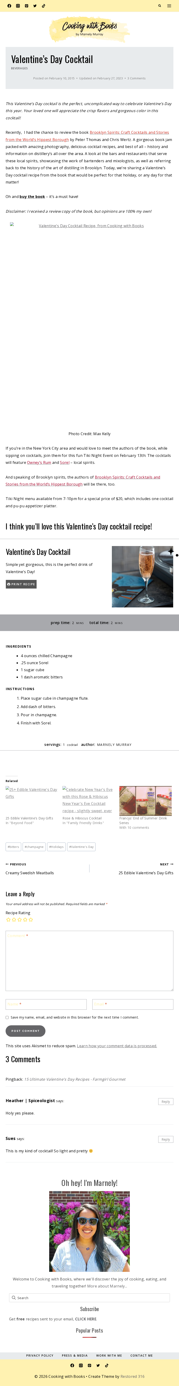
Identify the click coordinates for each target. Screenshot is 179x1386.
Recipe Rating (18, 912)
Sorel (64, 462)
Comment (17, 935)
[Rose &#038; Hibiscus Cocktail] (88, 801)
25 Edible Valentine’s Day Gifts (29, 818)
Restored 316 (132, 1376)
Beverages (19, 68)
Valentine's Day (81, 847)
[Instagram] (18, 6)
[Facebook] (9, 6)
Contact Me (142, 1356)
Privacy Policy (40, 1356)
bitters (13, 847)
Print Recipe (22, 584)
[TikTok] (43, 6)
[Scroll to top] (168, 1354)
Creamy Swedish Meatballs (30, 868)
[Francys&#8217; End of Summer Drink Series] (145, 801)
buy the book (32, 196)
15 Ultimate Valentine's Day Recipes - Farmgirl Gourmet (74, 1079)
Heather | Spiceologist (30, 1100)
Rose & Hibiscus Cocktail (82, 818)
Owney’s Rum (39, 462)
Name (14, 1004)
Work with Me (109, 1356)
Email (100, 1004)
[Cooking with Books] (89, 29)
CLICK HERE (85, 1319)
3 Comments (136, 78)
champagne (34, 847)
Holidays (56, 847)
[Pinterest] (26, 6)
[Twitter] (35, 6)
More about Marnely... (107, 1286)
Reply (166, 1101)
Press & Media (75, 1356)
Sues (10, 1138)
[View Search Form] (159, 6)
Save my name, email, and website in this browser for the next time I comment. (75, 1017)
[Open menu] (169, 5)
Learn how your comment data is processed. (117, 1045)
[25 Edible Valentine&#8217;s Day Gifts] (32, 801)
